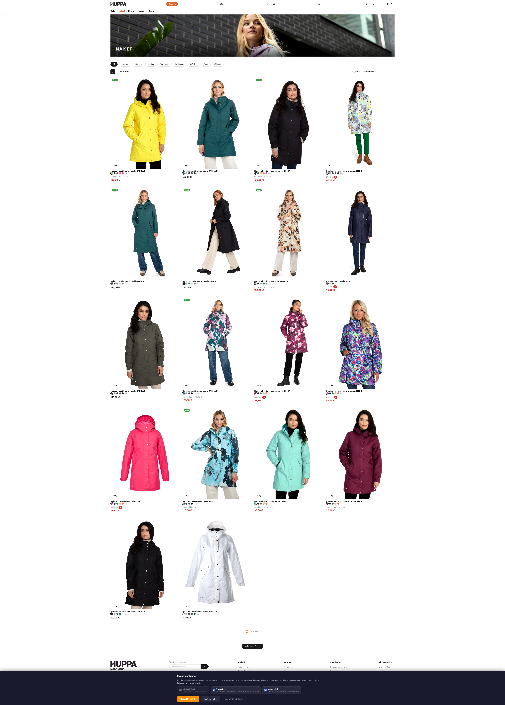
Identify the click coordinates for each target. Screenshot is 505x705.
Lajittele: (356, 71)
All (114, 64)
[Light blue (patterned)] (186, 173)
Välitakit (217, 64)
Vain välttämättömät (234, 699)
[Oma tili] (372, 4)
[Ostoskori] (386, 4)
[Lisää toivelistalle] (175, 81)
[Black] (114, 173)
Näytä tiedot (169, 166)
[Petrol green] (189, 283)
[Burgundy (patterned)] (189, 173)
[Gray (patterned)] (123, 283)
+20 (197, 173)
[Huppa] (118, 4)
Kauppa (172, 4)
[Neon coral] (120, 173)
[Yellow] (261, 173)
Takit (205, 64)
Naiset (122, 11)
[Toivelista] (379, 4)
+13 (126, 173)
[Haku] (365, 4)
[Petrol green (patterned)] (192, 173)
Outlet (152, 11)
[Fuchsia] (123, 173)
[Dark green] (333, 283)
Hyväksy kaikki (188, 699)
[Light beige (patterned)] (120, 283)
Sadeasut (179, 64)
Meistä (220, 4)
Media (319, 4)
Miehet (131, 11)
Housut (138, 64)
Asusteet (125, 64)
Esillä (112, 11)
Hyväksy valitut (210, 699)
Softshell (193, 64)
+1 (126, 283)
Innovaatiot (269, 4)
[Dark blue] (117, 173)
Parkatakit (164, 64)
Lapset (141, 11)
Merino (151, 64)
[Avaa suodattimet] (112, 71)
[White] (195, 393)
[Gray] (117, 283)
